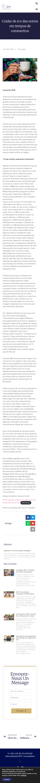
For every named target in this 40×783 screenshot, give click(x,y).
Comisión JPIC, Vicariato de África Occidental (25, 571)
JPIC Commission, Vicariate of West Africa (25, 593)
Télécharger (26, 503)
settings (23, 775)
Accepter (6, 779)
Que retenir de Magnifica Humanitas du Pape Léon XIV (26, 638)
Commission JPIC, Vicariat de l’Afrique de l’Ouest (26, 615)
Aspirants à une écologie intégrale (17, 551)
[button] (36, 3)
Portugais (21, 49)
